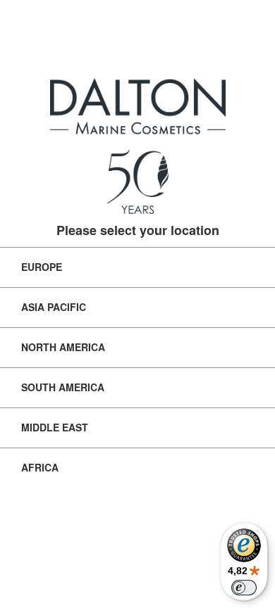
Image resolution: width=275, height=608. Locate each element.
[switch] (244, 587)
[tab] (137, 267)
